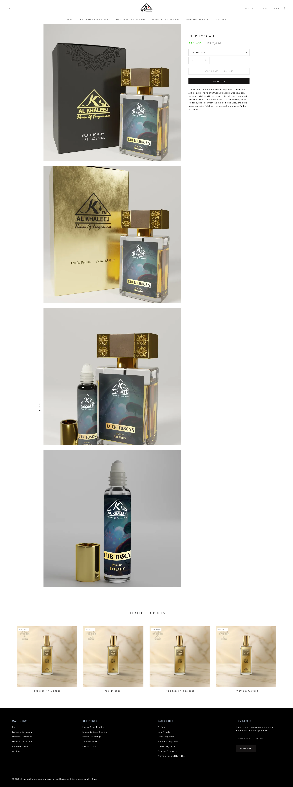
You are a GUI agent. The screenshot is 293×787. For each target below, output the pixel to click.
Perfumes (162, 727)
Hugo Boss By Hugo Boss (179, 691)
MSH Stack (92, 779)
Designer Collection (130, 19)
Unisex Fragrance (166, 746)
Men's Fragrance (166, 736)
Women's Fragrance (168, 741)
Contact (220, 19)
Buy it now (219, 81)
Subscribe (245, 748)
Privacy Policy (89, 746)
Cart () (279, 8)
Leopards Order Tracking (94, 732)
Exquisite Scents (197, 19)
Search (264, 8)
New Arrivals (164, 732)
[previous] (9, 657)
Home (70, 19)
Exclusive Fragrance (167, 751)
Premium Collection (165, 19)
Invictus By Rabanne (246, 691)
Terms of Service (90, 741)
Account (250, 8)
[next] (283, 657)
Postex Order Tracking (93, 727)
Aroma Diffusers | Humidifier (171, 755)
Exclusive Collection (95, 19)
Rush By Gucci (113, 691)
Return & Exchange (91, 736)
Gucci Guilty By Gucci (47, 691)
